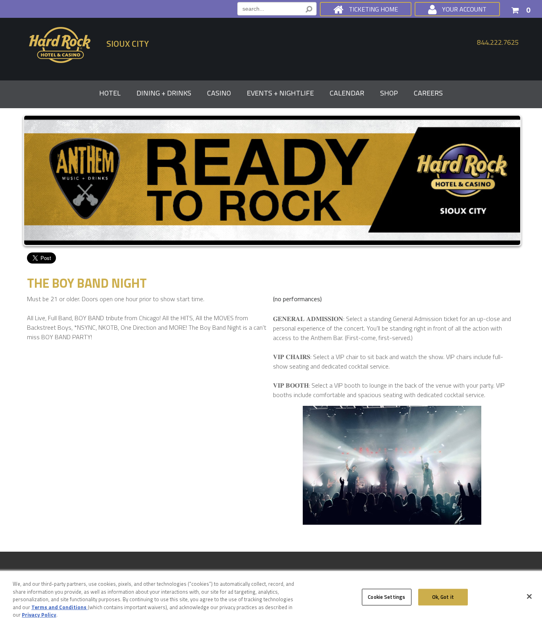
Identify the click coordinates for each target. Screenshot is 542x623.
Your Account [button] (464, 9)
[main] (271, 396)
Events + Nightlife (280, 93)
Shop (389, 93)
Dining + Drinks (163, 93)
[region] (271, 597)
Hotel (110, 93)
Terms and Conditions (59, 607)
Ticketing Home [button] (373, 9)
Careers (428, 93)
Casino (219, 93)
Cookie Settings (386, 597)
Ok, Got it (443, 597)
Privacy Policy (39, 615)
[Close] (529, 596)
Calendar (347, 93)
